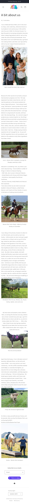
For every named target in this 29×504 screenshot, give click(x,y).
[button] (3, 7)
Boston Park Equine (14, 498)
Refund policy (17, 500)
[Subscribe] (22, 472)
